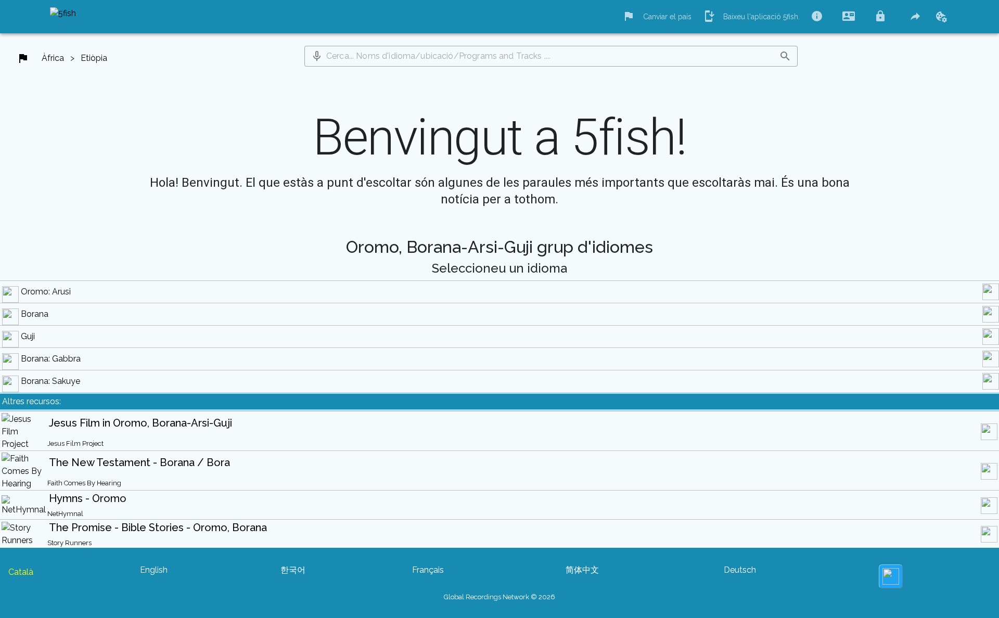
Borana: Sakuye (50, 381)
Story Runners (69, 543)
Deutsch (740, 570)
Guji (28, 336)
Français (428, 570)
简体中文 (582, 570)
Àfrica (53, 58)
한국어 (292, 570)
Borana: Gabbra (51, 359)
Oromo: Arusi (46, 292)
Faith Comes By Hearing (84, 483)
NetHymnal (65, 514)
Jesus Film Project (75, 443)
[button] (317, 56)
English (154, 570)
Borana (34, 314)
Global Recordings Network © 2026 (499, 597)
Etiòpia (94, 58)
